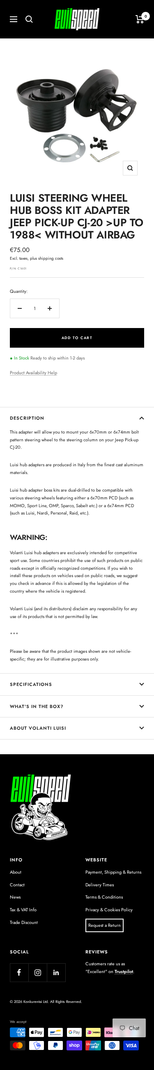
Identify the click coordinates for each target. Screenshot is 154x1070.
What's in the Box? (37, 706)
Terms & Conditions (104, 897)
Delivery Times (99, 884)
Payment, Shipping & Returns (113, 872)
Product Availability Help (33, 372)
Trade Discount (24, 922)
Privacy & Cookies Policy (109, 909)
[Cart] (140, 19)
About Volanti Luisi (38, 728)
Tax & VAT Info (23, 909)
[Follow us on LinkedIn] (56, 972)
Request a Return (104, 925)
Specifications (31, 684)
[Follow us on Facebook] (19, 972)
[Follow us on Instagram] (37, 972)
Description (27, 418)
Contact (17, 884)
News (15, 897)
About (15, 872)
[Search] (29, 19)
